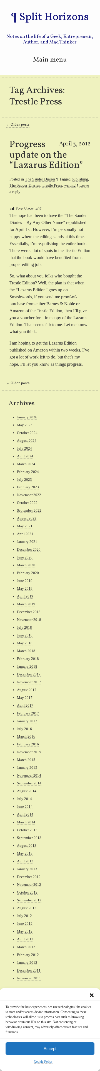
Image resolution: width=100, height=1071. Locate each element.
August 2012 (26, 908)
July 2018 (24, 627)
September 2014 (29, 783)
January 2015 (27, 767)
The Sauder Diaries (40, 179)
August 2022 (26, 518)
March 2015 (26, 760)
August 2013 (26, 845)
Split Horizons (54, 17)
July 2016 (24, 729)
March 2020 (26, 565)
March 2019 (26, 604)
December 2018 (29, 612)
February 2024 (28, 472)
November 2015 (29, 752)
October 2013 (27, 830)
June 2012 (24, 923)
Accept (50, 1048)
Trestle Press (52, 185)
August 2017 (26, 690)
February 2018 (28, 659)
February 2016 (28, 744)
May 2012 (24, 931)
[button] (91, 995)
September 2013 (29, 838)
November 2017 (29, 682)
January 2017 (27, 721)
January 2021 (27, 542)
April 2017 (25, 705)
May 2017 (24, 698)
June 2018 (24, 635)
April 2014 (25, 814)
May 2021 (24, 526)
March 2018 (26, 651)
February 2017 (28, 713)
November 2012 (29, 884)
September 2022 (29, 510)
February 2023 (28, 487)
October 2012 (27, 892)
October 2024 (27, 433)
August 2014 (26, 791)
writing (70, 185)
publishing (80, 179)
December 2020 (29, 549)
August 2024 (26, 440)
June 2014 (24, 806)
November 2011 (29, 978)
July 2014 (24, 799)
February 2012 (28, 955)
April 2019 (25, 596)
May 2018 (24, 643)
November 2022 (29, 495)
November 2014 (29, 775)
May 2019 (24, 588)
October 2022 (27, 503)
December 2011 (29, 970)
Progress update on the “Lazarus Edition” (46, 155)
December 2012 (29, 877)
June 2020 (24, 557)
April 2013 (25, 861)
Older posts (17, 124)
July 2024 (24, 448)
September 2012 (29, 900)
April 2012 (25, 939)
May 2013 (24, 853)
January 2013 (27, 869)
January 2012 (27, 962)
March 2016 (26, 736)
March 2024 (26, 464)
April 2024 (25, 456)
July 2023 (24, 479)
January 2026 (27, 417)
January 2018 (27, 666)
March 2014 (26, 822)
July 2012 (24, 916)
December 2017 (29, 674)
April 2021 (25, 534)
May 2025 (24, 425)
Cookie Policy (43, 1061)
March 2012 (26, 947)
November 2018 (29, 620)
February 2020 (28, 573)
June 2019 (24, 581)
